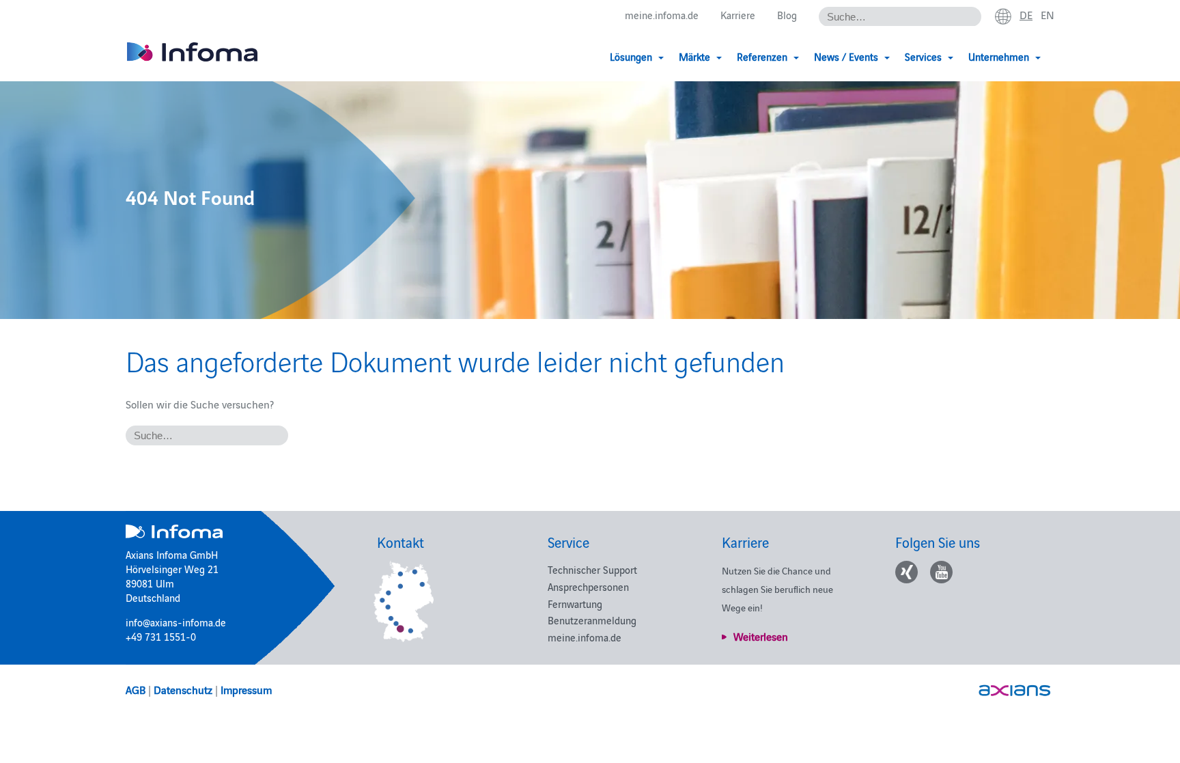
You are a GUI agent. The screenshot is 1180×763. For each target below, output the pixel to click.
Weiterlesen (760, 635)
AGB (135, 689)
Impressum (246, 689)
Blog (787, 15)
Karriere (737, 15)
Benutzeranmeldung (592, 620)
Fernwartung (575, 603)
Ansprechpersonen (588, 586)
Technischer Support (592, 569)
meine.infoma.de (662, 15)
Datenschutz (183, 689)
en (1047, 14)
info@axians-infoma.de (176, 622)
